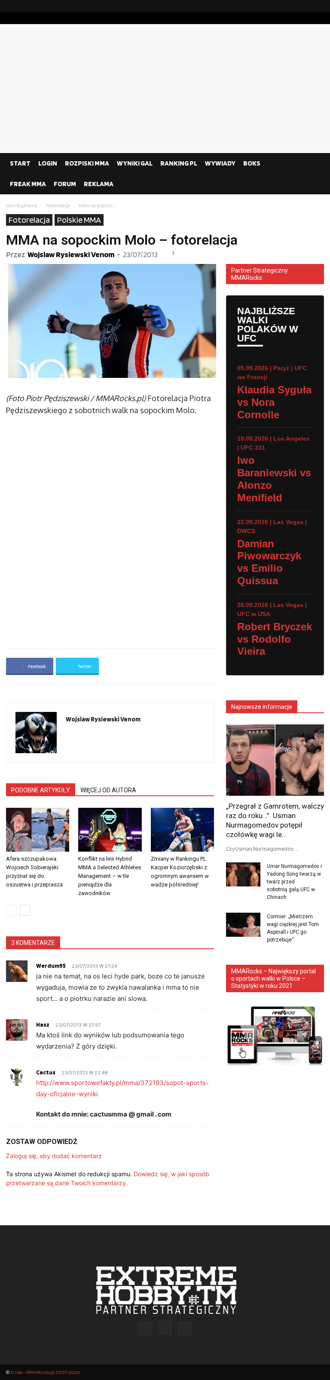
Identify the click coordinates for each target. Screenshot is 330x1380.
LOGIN (47, 163)
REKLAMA (98, 184)
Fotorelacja (58, 205)
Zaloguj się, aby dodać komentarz (54, 1155)
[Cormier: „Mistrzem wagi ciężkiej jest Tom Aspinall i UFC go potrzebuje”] (243, 925)
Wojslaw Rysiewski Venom (71, 254)
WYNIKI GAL (135, 163)
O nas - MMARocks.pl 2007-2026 (44, 1372)
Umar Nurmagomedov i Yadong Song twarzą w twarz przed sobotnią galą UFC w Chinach (294, 881)
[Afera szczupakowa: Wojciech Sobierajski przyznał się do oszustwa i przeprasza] (37, 829)
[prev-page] (11, 910)
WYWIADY (220, 163)
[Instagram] (303, 6)
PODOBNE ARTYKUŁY (40, 790)
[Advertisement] (165, 88)
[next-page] (25, 910)
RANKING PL (178, 163)
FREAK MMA (28, 184)
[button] (313, 163)
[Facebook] (290, 6)
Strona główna (21, 205)
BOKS (251, 163)
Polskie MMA (79, 220)
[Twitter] (317, 6)
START (20, 163)
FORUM (65, 184)
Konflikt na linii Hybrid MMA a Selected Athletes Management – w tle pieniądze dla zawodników (109, 876)
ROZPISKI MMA (87, 163)
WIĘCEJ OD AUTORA (108, 790)
